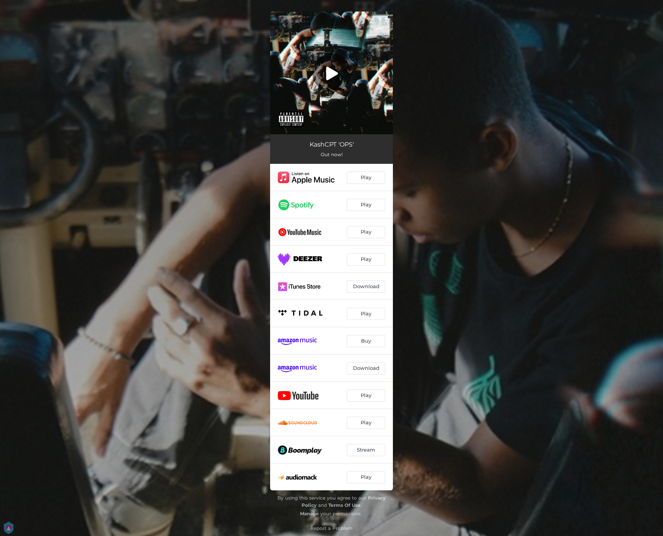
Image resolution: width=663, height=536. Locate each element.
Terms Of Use (344, 505)
